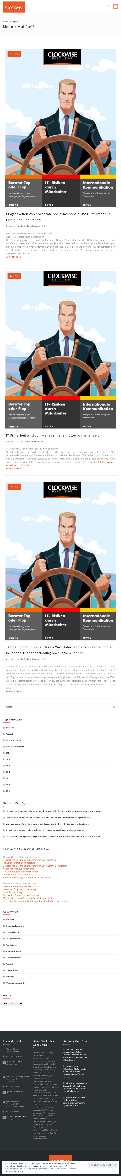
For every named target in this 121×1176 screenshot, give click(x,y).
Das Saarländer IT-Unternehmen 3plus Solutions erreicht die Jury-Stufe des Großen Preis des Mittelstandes (54, 811)
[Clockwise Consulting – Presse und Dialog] (14, 7)
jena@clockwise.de (15, 1091)
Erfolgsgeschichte (14, 938)
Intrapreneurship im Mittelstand (19, 862)
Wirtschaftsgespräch (15, 746)
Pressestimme (12, 970)
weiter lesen (14, 256)
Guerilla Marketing (12, 892)
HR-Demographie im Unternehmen (21, 871)
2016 (8, 784)
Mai (14, 54)
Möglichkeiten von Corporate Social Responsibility (28, 898)
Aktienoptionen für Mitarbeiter (18, 868)
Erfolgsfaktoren (13, 932)
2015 (8, 791)
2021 (8, 753)
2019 (8, 765)
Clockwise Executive (32, 226)
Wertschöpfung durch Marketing (19, 889)
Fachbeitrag (11, 945)
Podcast (9, 734)
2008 (12, 21)
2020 (8, 759)
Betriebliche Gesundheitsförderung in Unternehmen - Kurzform (35, 865)
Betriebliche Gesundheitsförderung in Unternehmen (29, 859)
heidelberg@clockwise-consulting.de (16, 1117)
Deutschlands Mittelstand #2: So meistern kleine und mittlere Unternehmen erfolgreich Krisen (48, 817)
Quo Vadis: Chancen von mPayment (21, 895)
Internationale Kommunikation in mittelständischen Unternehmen (36, 901)
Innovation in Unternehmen (17, 874)
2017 (8, 778)
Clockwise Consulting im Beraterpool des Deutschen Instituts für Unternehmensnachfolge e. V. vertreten (53, 836)
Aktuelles (10, 727)
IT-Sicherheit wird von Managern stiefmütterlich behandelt (52, 435)
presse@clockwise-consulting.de (14, 1062)
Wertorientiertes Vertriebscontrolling (21, 886)
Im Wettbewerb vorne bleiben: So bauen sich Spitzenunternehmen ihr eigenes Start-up (45, 830)
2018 (8, 772)
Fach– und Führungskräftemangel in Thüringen (26, 877)
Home (5, 21)
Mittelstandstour (13, 740)
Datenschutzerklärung (14, 1171)
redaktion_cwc (14, 226)
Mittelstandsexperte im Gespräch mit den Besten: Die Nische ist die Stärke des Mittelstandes (47, 824)
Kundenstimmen (13, 951)
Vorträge (10, 976)
